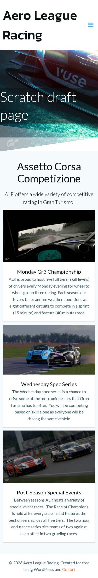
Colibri (68, 569)
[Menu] (91, 25)
